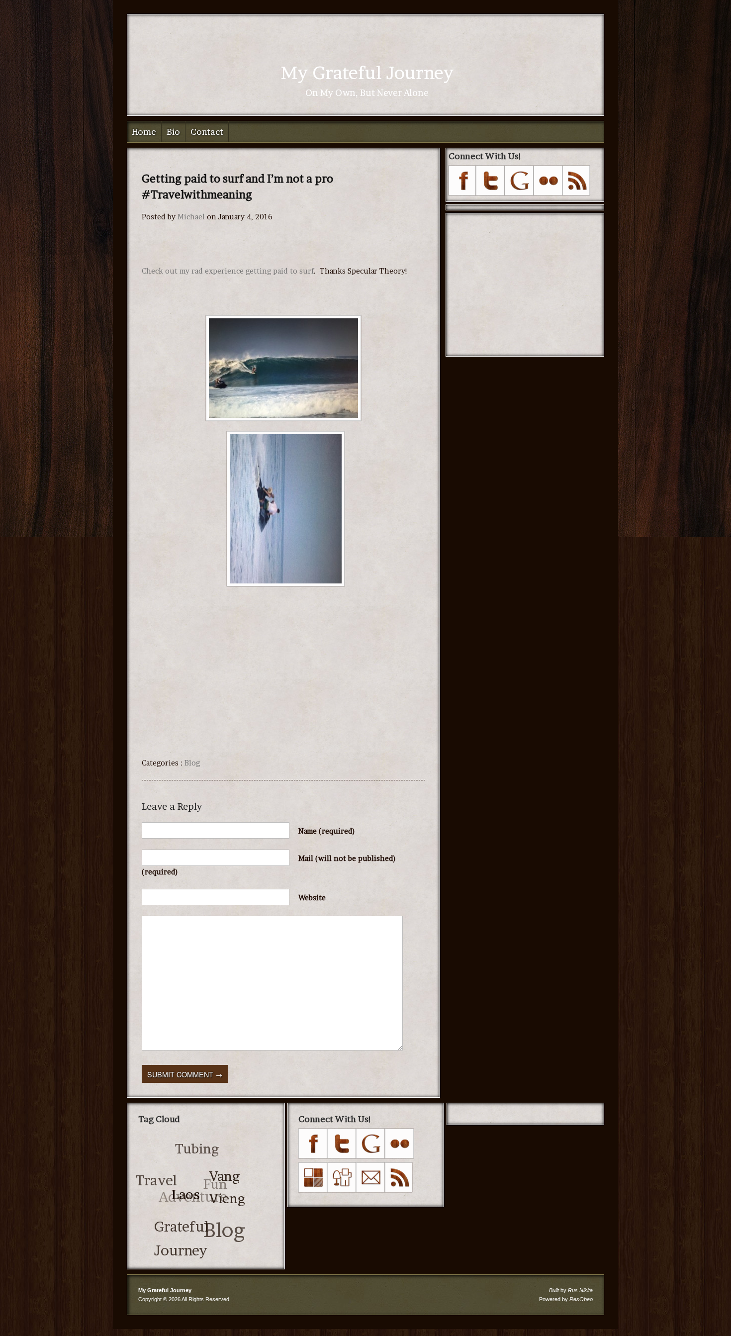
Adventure (197, 1180)
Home (144, 131)
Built (554, 1290)
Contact (206, 131)
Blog (192, 763)
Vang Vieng (227, 1204)
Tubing (208, 1151)
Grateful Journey (172, 1232)
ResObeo (581, 1299)
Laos (180, 1204)
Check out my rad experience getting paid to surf (228, 271)
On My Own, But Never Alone (367, 93)
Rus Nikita (580, 1290)
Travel (161, 1169)
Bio (173, 131)
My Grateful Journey (367, 73)
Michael (191, 216)
